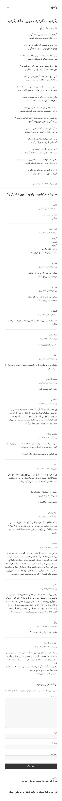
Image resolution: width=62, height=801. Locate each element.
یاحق (54, 7)
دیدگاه (54, 697)
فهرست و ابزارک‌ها (8, 7)
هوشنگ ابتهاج (46, 28)
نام (55, 732)
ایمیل (54, 743)
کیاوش (54, 311)
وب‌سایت (54, 754)
